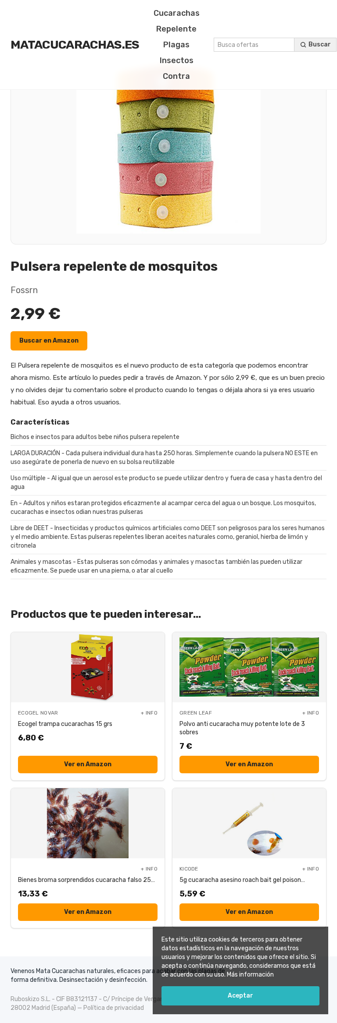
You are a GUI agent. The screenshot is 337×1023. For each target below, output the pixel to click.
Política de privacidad (113, 1008)
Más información (250, 974)
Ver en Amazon (87, 764)
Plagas (176, 45)
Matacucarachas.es (75, 45)
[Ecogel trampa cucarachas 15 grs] (88, 667)
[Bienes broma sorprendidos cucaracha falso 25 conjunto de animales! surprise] (88, 823)
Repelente (176, 29)
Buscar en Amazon (49, 340)
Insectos (177, 60)
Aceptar (240, 995)
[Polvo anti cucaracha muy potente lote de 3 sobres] (249, 667)
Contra (176, 76)
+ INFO (149, 713)
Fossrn (24, 290)
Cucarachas (177, 13)
